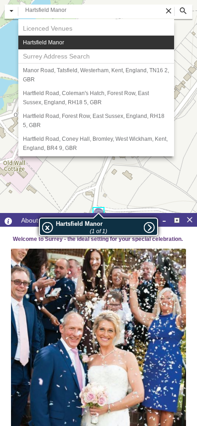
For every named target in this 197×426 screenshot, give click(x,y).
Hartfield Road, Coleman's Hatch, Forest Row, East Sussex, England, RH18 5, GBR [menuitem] (86, 98)
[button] (11, 11)
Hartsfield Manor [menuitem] (43, 42)
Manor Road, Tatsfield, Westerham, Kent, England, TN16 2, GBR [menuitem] (96, 75)
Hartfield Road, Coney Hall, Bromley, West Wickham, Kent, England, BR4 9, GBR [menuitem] (95, 143)
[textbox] (96, 10)
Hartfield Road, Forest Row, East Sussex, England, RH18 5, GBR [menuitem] (93, 120)
